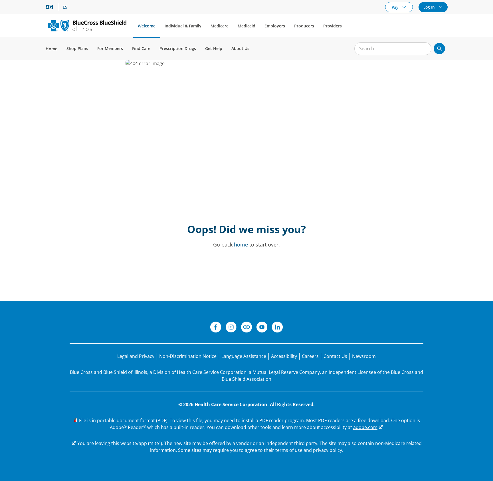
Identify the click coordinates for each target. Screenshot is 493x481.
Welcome (146, 26)
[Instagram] (231, 328)
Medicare (220, 26)
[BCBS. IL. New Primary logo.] (87, 25)
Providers (332, 26)
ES (65, 7)
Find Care (141, 48)
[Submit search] (439, 48)
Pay (395, 7)
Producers (304, 26)
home (241, 244)
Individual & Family (183, 26)
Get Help (213, 48)
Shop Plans (77, 48)
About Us (240, 48)
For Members (110, 48)
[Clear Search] (424, 49)
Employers (274, 26)
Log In (429, 7)
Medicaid (246, 26)
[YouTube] (261, 328)
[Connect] (246, 328)
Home (51, 48)
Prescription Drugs (177, 48)
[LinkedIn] (277, 328)
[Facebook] (215, 328)
